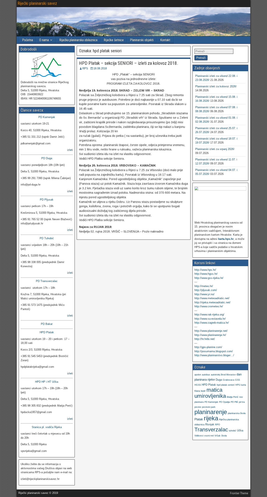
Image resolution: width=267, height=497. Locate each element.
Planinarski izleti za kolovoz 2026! (216, 86)
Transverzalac (211, 429)
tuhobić (232, 430)
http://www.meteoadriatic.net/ (211, 298)
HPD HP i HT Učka (46, 381)
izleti (70, 149)
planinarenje (210, 411)
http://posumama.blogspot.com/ (213, 351)
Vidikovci (198, 435)
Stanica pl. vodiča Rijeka (47, 427)
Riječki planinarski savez (37, 3)
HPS (237, 385)
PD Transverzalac (47, 281)
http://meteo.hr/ (203, 286)
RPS (85, 68)
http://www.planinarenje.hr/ (210, 335)
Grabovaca (228, 380)
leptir (203, 391)
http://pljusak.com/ (205, 290)
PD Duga (46, 158)
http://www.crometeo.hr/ (208, 306)
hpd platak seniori (225, 385)
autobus (206, 374)
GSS (237, 380)
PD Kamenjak (46, 117)
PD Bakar (47, 323)
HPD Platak (47, 332)
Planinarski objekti (142, 40)
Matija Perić (232, 397)
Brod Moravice (228, 374)
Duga (219, 379)
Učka (240, 430)
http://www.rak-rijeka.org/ (209, 314)
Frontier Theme (239, 493)
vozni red (209, 435)
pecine (197, 407)
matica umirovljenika (210, 393)
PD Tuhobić (47, 238)
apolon (197, 374)
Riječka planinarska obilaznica (78, 40)
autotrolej (215, 374)
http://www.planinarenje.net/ (211, 330)
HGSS (197, 385)
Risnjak (209, 424)
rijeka (211, 418)
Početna (27, 40)
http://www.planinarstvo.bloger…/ (214, 355)
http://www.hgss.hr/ (206, 273)
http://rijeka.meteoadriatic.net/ (212, 302)
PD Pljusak (46, 199)
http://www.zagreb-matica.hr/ (211, 322)
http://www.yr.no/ (204, 294)
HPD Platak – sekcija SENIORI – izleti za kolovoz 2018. (128, 63)
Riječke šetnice (114, 40)
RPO (217, 424)
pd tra (242, 402)
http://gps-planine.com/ (208, 347)
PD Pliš (234, 402)
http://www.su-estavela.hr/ (210, 318)
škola (224, 435)
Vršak (217, 435)
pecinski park (208, 407)
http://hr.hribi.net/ (204, 339)
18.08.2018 (100, 68)
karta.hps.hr (226, 238)
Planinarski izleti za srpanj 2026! (214, 149)
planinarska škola (237, 413)
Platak (198, 419)
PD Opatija (224, 402)
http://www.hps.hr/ (205, 269)
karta (243, 385)
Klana (197, 391)
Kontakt (165, 40)
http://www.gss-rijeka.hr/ (208, 278)
